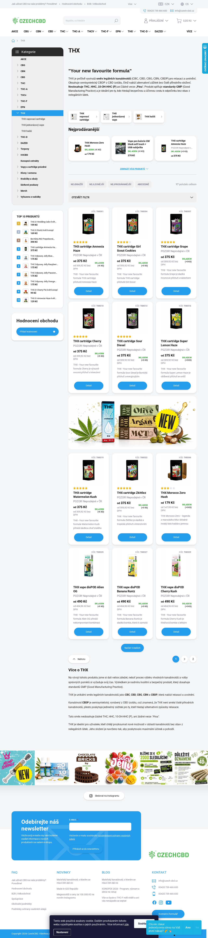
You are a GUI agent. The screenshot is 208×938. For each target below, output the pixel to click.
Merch (24, 191)
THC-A (24, 89)
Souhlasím (144, 923)
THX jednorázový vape (32, 125)
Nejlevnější (96, 184)
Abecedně (143, 184)
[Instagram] (160, 901)
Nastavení (62, 932)
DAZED (24, 143)
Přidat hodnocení (28, 331)
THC (23, 83)
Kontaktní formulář (168, 914)
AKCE (23, 59)
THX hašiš (26, 131)
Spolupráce (17, 899)
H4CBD (24, 155)
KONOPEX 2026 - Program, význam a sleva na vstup (120, 890)
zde (126, 924)
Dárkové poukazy (29, 185)
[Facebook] (154, 901)
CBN (23, 71)
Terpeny (25, 149)
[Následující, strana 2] (184, 659)
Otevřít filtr (80, 197)
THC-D (24, 137)
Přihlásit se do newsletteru (86, 849)
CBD (23, 77)
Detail (88, 291)
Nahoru (81, 659)
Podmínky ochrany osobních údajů (29, 909)
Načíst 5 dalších (132, 648)
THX (23, 113)
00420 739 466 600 (168, 887)
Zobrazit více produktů (132, 169)
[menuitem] (16, 31)
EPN (23, 107)
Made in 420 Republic (67, 888)
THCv (23, 95)
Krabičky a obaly (29, 178)
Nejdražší (77, 184)
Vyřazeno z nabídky (31, 197)
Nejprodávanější (120, 184)
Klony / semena (29, 173)
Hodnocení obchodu (72, 4)
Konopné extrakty (30, 161)
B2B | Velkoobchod (96, 4)
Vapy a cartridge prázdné (33, 167)
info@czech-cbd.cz (168, 880)
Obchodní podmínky (22, 904)
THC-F (24, 101)
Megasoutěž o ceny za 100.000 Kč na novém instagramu (75, 896)
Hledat (116, 20)
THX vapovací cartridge (33, 119)
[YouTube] (168, 901)
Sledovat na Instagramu (107, 795)
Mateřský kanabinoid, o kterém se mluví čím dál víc (73, 881)
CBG (23, 65)
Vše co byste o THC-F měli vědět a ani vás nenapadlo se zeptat (120, 899)
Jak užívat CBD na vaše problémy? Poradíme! (34, 4)
